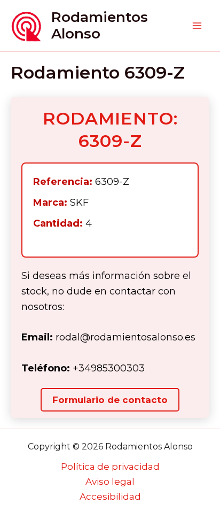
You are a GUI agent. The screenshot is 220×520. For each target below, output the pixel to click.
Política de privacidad (110, 466)
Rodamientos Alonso (99, 25)
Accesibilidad (110, 496)
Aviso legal (110, 481)
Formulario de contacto (110, 399)
